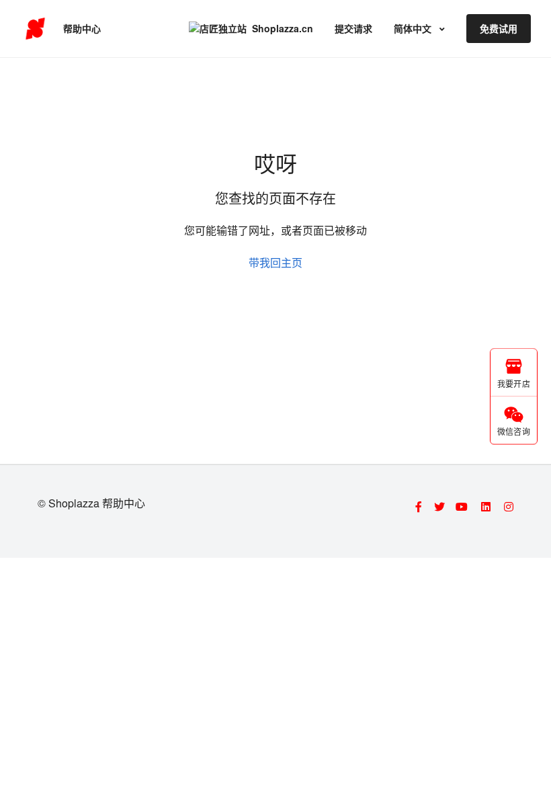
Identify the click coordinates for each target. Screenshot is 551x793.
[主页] (35, 29)
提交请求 (353, 28)
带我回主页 (275, 262)
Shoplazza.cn (282, 28)
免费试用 (498, 28)
